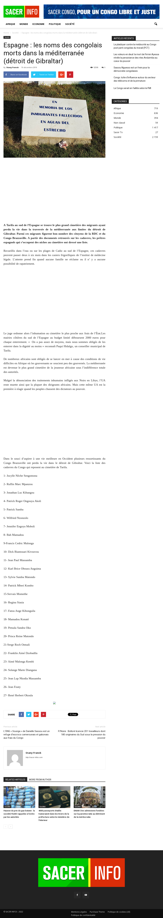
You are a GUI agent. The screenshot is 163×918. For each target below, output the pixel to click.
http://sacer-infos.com (34, 757)
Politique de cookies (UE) (119, 912)
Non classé (119, 122)
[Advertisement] (54, 192)
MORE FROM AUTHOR (40, 779)
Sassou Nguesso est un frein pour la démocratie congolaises (132, 69)
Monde (24, 24)
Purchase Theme (97, 912)
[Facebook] (77, 895)
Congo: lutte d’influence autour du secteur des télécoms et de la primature (135, 79)
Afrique (10, 24)
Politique (55, 24)
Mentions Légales (79, 912)
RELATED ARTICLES (15, 779)
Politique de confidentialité (83, 915)
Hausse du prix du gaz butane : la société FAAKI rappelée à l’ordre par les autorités (19, 813)
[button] (155, 24)
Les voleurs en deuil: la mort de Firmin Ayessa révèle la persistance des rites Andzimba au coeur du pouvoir (136, 57)
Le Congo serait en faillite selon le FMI (132, 88)
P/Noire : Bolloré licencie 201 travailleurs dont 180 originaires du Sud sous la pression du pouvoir (81, 734)
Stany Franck (12, 67)
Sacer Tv (118, 132)
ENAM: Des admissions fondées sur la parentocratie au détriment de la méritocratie (89, 813)
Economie (38, 24)
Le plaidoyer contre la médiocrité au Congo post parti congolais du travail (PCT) (135, 46)
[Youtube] (86, 895)
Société (69, 24)
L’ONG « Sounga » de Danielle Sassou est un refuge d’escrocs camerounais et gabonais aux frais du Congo (27, 734)
